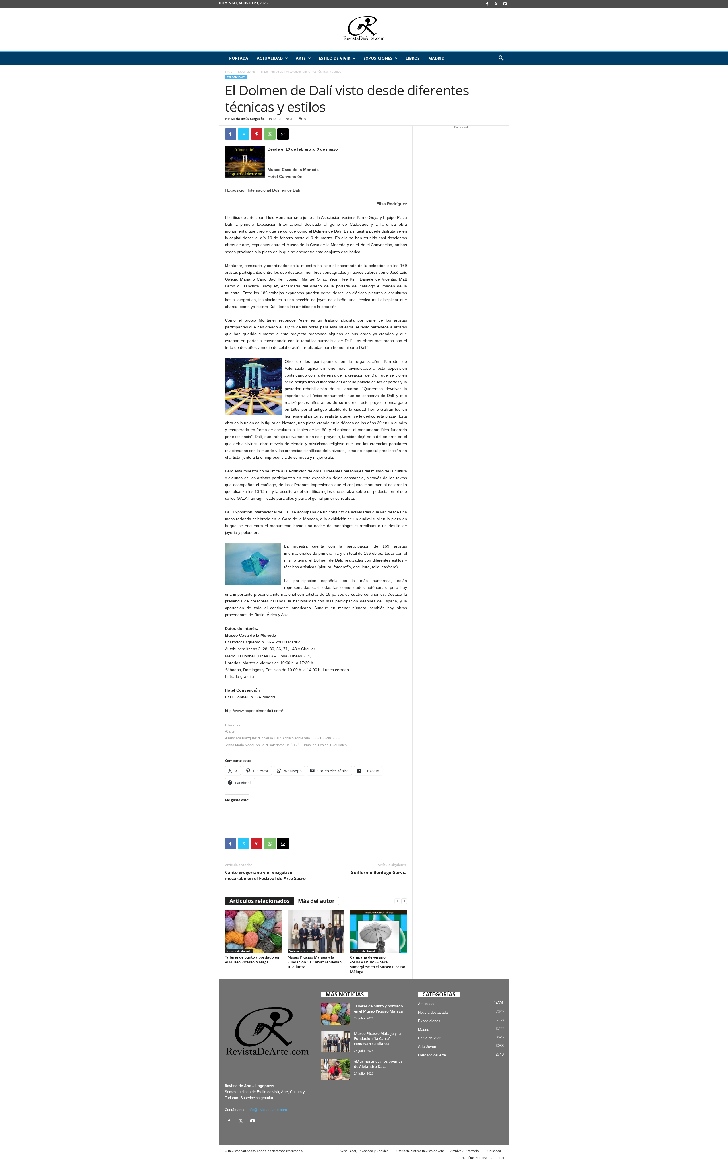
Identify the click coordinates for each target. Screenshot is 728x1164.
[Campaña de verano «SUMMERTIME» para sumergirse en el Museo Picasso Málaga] (378, 931)
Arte (301, 58)
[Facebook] (487, 4)
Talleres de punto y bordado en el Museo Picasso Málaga (252, 959)
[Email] (283, 134)
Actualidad (270, 58)
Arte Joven (427, 1046)
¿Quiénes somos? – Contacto (483, 1157)
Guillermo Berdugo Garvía (379, 872)
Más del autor (316, 901)
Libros (413, 58)
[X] (496, 4)
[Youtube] (505, 4)
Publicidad (493, 1151)
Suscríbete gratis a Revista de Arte (419, 1151)
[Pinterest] (256, 134)
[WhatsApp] (270, 134)
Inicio (228, 71)
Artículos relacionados (259, 901)
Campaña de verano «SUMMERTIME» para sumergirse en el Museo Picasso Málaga (377, 964)
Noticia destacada (238, 951)
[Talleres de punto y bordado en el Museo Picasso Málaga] (253, 931)
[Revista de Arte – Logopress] (364, 29)
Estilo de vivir (334, 58)
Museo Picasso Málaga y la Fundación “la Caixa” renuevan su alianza (315, 962)
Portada (238, 58)
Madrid (436, 58)
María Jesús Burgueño (248, 118)
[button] (501, 58)
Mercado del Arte (432, 1055)
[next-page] (404, 901)
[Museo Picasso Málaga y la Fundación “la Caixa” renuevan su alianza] (316, 931)
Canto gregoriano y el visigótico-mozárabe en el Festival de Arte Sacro (265, 875)
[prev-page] (397, 901)
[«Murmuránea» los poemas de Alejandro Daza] (335, 1069)
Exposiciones (377, 58)
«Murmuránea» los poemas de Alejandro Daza (378, 1064)
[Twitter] (243, 134)
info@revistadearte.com (267, 1110)
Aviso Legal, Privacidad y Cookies (364, 1151)
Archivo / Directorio (464, 1151)
